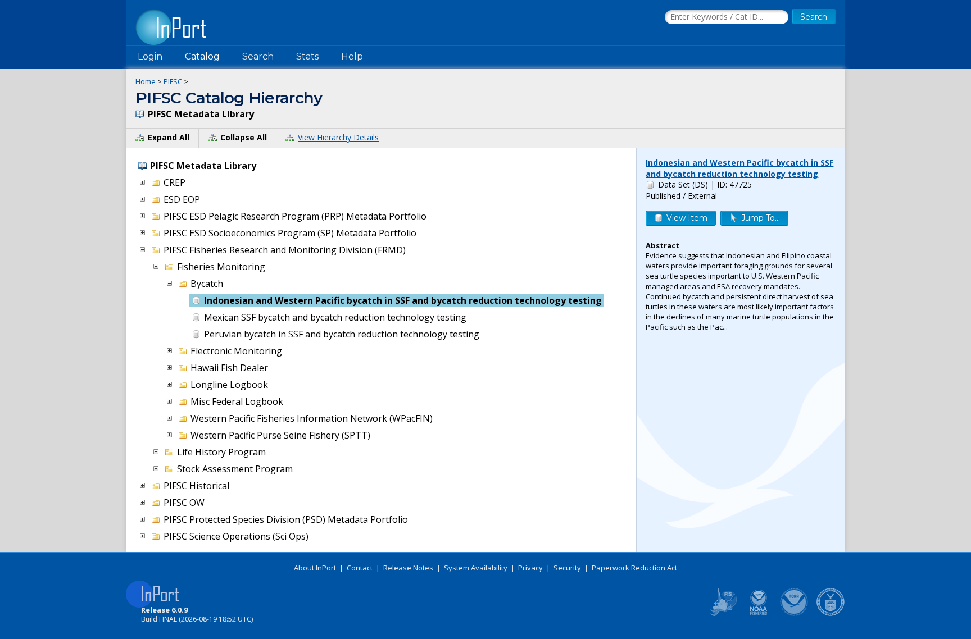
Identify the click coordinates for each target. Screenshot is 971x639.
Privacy (530, 568)
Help (352, 56)
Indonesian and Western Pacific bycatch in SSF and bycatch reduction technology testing (739, 168)
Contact (360, 568)
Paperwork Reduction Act (634, 568)
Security (567, 568)
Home (145, 81)
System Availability (475, 568)
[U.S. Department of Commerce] (830, 614)
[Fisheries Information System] (722, 614)
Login (150, 56)
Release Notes (408, 568)
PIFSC (173, 81)
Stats (307, 56)
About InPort (315, 568)
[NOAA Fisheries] (758, 614)
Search (258, 56)
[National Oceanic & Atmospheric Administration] (794, 614)
